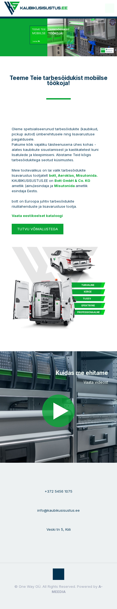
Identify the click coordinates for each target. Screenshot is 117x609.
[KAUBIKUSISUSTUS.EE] (35, 8)
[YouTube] (62, 600)
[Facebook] (55, 600)
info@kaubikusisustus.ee (58, 510)
